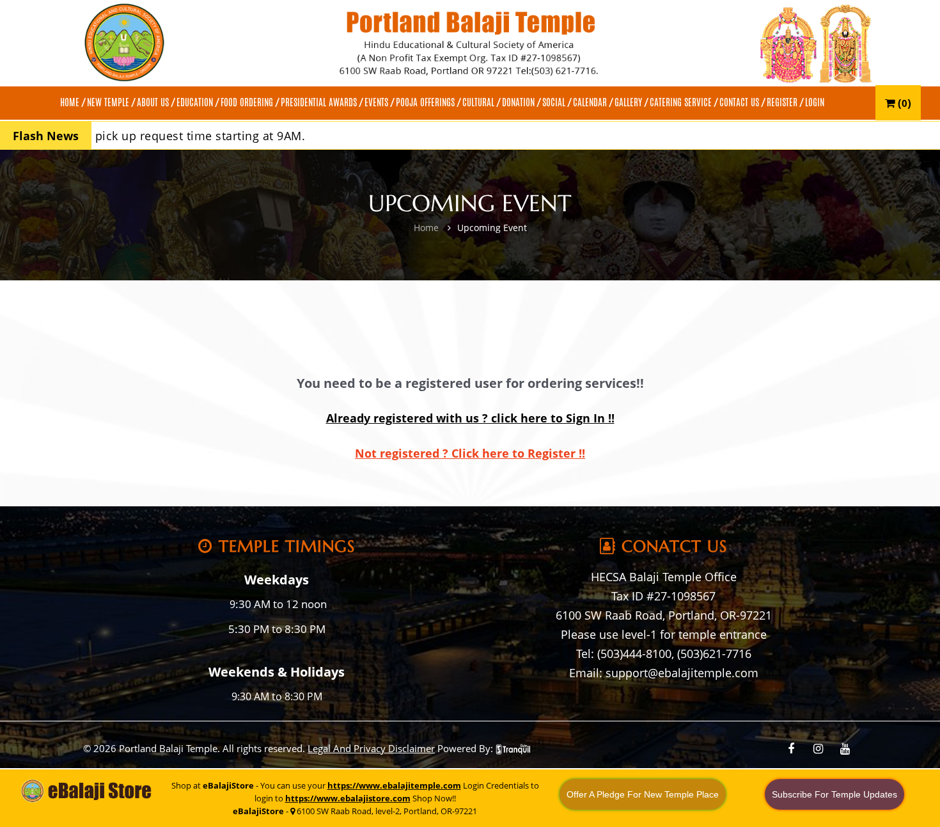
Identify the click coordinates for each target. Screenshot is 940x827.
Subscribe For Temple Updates (834, 794)
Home (426, 227)
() (903, 102)
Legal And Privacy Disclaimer (371, 748)
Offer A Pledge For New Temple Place (643, 794)
